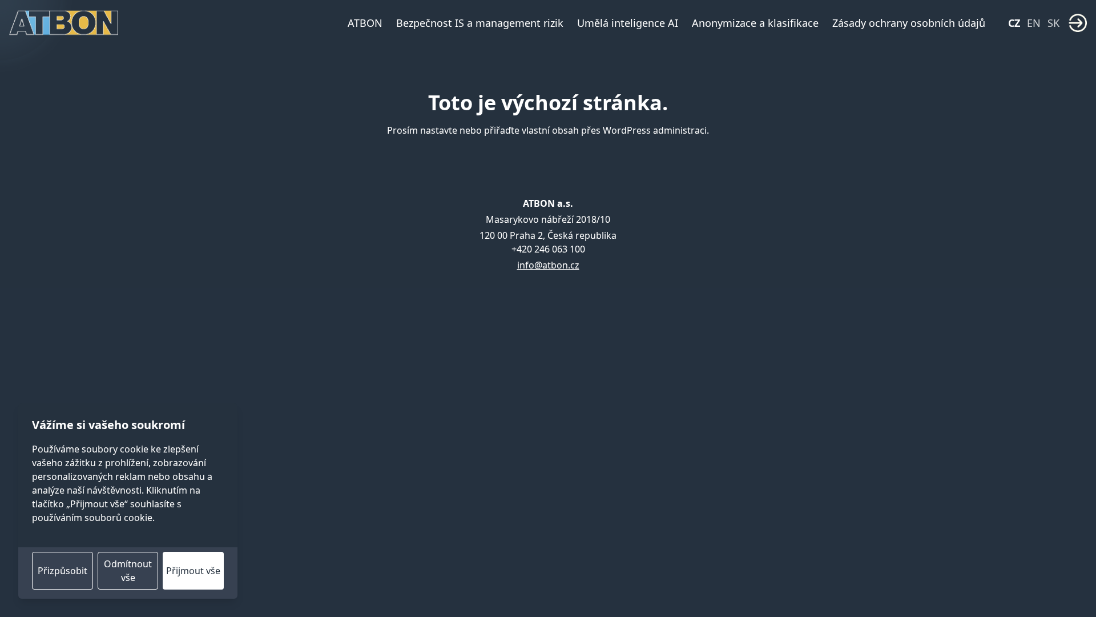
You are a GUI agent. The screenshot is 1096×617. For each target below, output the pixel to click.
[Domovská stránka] (63, 23)
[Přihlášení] (1078, 23)
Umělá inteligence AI (627, 23)
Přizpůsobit (62, 570)
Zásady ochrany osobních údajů (908, 23)
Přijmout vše (193, 570)
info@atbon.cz (548, 265)
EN (1034, 23)
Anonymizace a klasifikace (755, 23)
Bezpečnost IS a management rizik (479, 23)
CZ (1014, 23)
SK (1053, 23)
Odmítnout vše (128, 571)
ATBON (365, 23)
